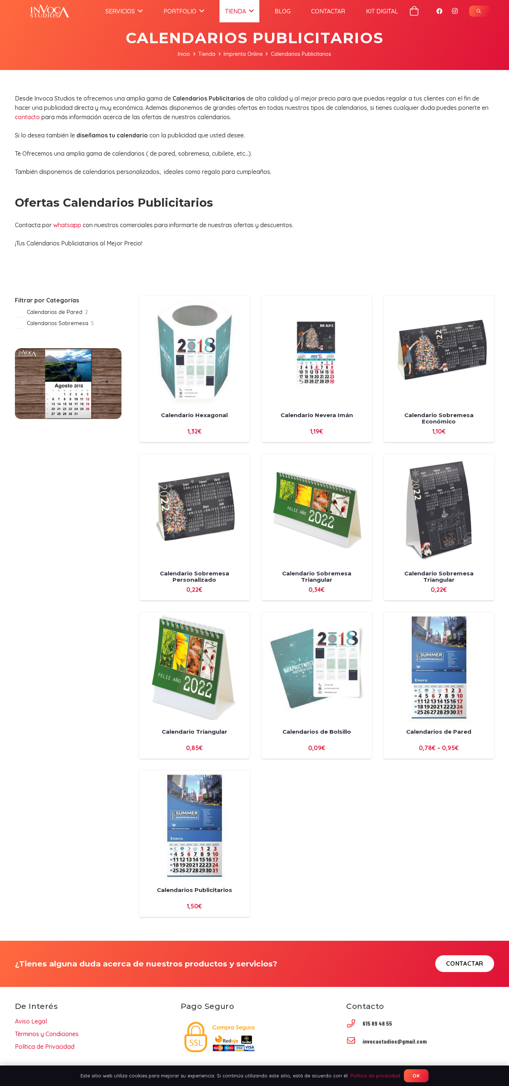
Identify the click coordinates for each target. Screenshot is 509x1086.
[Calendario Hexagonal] (194, 300)
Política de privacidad (375, 1076)
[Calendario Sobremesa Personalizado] (194, 458)
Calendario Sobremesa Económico (439, 418)
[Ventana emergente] (479, 11)
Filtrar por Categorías (47, 300)
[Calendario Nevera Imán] (317, 300)
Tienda (206, 54)
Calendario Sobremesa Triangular (316, 576)
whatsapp (67, 225)
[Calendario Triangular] (194, 616)
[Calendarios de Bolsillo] (317, 616)
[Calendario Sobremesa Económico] (439, 300)
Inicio (184, 54)
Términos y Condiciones (47, 1034)
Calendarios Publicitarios (194, 889)
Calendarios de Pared (438, 731)
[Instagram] (455, 11)
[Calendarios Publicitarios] (194, 775)
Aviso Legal (31, 1021)
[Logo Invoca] (49, 11)
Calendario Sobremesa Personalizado (194, 576)
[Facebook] (439, 11)
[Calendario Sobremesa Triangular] (317, 458)
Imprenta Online (243, 54)
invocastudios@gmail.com (395, 1041)
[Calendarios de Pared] (439, 616)
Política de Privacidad (45, 1046)
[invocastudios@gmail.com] (354, 1041)
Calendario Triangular (194, 731)
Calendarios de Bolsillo (316, 731)
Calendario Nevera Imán (317, 415)
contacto (27, 117)
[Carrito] (414, 11)
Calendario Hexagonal (194, 415)
